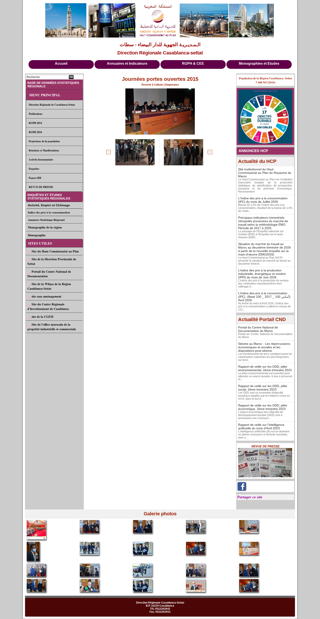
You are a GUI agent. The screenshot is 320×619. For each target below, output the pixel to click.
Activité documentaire (41, 159)
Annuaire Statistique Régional (46, 220)
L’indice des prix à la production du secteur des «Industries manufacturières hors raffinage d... (263, 283)
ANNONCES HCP (253, 151)
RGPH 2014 (35, 123)
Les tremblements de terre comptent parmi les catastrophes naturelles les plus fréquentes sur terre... (265, 357)
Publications (35, 114)
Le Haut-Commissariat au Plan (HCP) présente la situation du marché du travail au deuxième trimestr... (264, 260)
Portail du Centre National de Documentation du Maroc (258, 329)
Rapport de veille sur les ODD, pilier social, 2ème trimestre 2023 (262, 387)
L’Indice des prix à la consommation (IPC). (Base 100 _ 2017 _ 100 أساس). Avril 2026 (264, 296)
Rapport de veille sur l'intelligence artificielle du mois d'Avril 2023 (261, 426)
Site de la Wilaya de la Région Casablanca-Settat (49, 286)
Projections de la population (44, 141)
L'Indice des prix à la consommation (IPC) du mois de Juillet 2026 (263, 199)
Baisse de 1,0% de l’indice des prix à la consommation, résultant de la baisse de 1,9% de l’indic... (265, 208)
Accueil (61, 63)
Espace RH (35, 178)
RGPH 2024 (35, 132)
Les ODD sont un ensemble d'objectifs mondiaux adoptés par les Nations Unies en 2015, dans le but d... (264, 395)
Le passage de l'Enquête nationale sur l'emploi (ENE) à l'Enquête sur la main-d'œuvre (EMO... (261, 234)
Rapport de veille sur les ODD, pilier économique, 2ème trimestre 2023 (262, 407)
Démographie (36, 235)
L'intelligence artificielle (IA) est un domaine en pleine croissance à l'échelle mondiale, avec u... (264, 434)
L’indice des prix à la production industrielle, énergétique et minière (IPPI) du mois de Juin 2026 (262, 274)
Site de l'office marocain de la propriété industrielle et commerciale (51, 326)
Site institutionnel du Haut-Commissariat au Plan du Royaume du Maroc (264, 172)
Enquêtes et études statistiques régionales (48, 196)
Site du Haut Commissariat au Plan (55, 251)
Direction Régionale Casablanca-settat (160, 53)
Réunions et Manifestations (44, 150)
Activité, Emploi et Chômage (49, 205)
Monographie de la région (45, 227)
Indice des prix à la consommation (49, 212)
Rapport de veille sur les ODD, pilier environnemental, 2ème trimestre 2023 (265, 368)
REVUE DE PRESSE (41, 187)
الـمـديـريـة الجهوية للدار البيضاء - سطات (160, 44)
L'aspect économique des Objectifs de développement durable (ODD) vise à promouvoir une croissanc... (260, 415)
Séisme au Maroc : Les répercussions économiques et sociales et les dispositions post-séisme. (264, 347)
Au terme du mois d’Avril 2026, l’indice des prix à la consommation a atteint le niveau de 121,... (264, 306)
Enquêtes (34, 169)
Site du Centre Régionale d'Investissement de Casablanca (48, 306)
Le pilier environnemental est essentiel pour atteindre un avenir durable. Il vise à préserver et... (265, 376)
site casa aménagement (46, 296)
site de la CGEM (42, 316)
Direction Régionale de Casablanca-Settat (52, 105)
